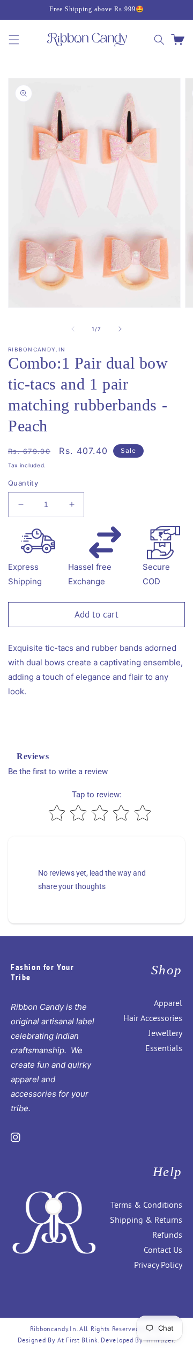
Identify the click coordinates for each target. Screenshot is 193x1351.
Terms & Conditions (146, 1204)
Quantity (23, 483)
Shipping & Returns (146, 1219)
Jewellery (165, 1032)
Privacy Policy (158, 1264)
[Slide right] (120, 329)
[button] (14, 40)
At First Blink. (79, 1340)
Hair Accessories (152, 1017)
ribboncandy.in (53, 1329)
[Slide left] (73, 329)
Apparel (168, 1002)
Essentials (163, 1047)
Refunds (167, 1234)
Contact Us (163, 1249)
